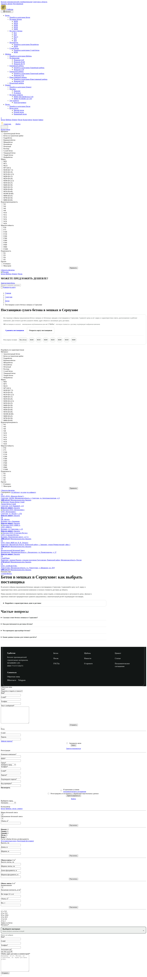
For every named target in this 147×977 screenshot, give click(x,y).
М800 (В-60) (7, 200)
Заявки (40, 120)
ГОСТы (56, 663)
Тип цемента (14, 100)
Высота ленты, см (7, 862)
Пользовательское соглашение (122, 664)
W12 (5, 215)
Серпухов (7, 124)
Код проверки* (6, 783)
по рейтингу (15, 492)
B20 (15, 35)
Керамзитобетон (9, 140)
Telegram (22, 680)
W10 (5, 213)
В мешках (17, 93)
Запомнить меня (75, 743)
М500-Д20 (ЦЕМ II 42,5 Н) (23, 97)
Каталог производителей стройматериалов (16, 2)
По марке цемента (16, 95)
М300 (16, 25)
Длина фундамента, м (9, 870)
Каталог (8, 11)
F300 (5, 238)
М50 (5, 161)
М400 (16, 29)
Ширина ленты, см (8, 866)
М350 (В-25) (7, 183)
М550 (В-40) (7, 191)
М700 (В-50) (7, 198)
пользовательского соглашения (74, 791)
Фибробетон (8, 157)
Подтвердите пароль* (9, 779)
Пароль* (4, 775)
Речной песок (19, 112)
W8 (4, 210)
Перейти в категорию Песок (19, 106)
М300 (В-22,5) (8, 181)
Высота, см (5, 843)
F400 (5, 240)
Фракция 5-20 (19, 60)
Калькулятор (27, 120)
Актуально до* (6, 949)
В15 (15, 33)
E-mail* (3, 697)
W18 (5, 221)
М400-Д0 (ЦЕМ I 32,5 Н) (23, 99)
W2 (4, 204)
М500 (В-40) (7, 189)
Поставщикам (18, 4)
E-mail (3, 733)
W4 (4, 206)
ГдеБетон (11, 653)
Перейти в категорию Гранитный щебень (29, 73)
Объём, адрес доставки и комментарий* (15, 954)
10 (9, 574)
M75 (5, 163)
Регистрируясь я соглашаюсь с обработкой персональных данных (75, 793)
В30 (15, 40)
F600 (5, 245)
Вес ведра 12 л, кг (7, 894)
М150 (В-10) (7, 172)
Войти (17, 124)
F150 (5, 234)
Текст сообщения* (7, 706)
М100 (31, 340)
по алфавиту (31, 492)
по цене (23, 492)
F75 (4, 230)
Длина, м (4, 847)
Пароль (3, 737)
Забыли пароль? (7, 741)
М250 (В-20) (7, 178)
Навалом (17, 91)
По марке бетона (15, 19)
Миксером (7, 266)
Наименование (6, 885)
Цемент (8, 85)
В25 (15, 39)
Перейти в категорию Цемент (20, 87)
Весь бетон (23, 340)
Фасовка (12, 89)
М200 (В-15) (7, 176)
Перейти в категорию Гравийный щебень (29, 68)
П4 (4, 257)
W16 (5, 219)
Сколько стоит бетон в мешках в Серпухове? (20, 617)
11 (11, 574)
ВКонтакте (11, 680)
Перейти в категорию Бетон (19, 17)
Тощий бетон (8, 155)
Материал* (5, 925)
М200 (16, 21)
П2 (4, 253)
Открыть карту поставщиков (40, 330)
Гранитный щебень (16, 71)
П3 (4, 255)
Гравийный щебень (16, 66)
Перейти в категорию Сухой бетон (26, 50)
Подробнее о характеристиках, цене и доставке (23, 603)
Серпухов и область (40, 2)
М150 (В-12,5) (8, 174)
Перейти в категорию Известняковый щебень (30, 79)
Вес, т (3, 903)
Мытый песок (19, 110)
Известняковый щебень (18, 77)
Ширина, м (5, 851)
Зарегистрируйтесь (8, 283)
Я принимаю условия (74, 790)
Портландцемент (20, 102)
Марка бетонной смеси (9, 812)
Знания (35, 120)
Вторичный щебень (16, 83)
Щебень (8, 54)
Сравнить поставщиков (14, 330)
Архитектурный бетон (11, 133)
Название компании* (8, 754)
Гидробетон (7, 138)
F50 (4, 227)
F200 (5, 236)
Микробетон (8, 142)
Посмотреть (5, 788)
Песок (7, 104)
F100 (5, 232)
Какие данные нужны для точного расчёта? (20, 637)
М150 (38, 340)
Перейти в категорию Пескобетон (26, 44)
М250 (16, 23)
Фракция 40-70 (19, 64)
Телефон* (4, 767)
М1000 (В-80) (8, 193)
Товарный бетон (9, 153)
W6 (4, 208)
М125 (5, 166)
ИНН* (3, 758)
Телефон (4, 701)
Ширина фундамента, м (9, 875)
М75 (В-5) (7, 168)
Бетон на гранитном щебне (13, 136)
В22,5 (16, 37)
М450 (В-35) (7, 187)
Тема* (3, 689)
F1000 (5, 249)
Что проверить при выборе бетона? (16, 630)
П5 (4, 259)
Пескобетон (13, 42)
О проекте (88, 663)
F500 (5, 242)
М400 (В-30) (7, 185)
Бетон (7, 15)
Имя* (3, 693)
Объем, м (4, 821)
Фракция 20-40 (19, 62)
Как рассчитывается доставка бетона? (18, 624)
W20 (5, 223)
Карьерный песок (20, 114)
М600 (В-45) (7, 196)
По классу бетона (15, 31)
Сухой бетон (14, 48)
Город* (3, 763)
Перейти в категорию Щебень (20, 56)
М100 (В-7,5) (8, 170)
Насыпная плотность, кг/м (11, 890)
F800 (5, 247)
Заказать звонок (6, 4)
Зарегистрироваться (73, 748)
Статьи (118, 658)
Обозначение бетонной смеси (12, 816)
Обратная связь (13, 677)
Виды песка (13, 108)
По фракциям (14, 58)
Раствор (6, 149)
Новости (87, 658)
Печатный (7, 146)
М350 (16, 27)
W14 (5, 217)
